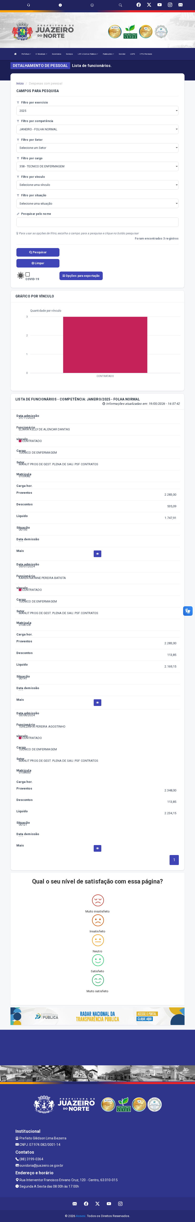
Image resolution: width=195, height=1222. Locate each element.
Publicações (108, 54)
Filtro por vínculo (32, 177)
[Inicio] (15, 54)
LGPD (132, 54)
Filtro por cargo (31, 158)
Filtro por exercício (34, 102)
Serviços (69, 54)
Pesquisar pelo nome (35, 214)
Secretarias (56, 54)
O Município (41, 54)
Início (20, 83)
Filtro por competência (36, 121)
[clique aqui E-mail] (75, 1203)
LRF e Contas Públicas (87, 54)
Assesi (81, 1216)
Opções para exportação (82, 275)
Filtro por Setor (31, 139)
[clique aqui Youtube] (109, 1203)
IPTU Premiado (146, 54)
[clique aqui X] (97, 1203)
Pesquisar (39, 252)
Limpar (39, 263)
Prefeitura (25, 54)
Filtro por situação (33, 195)
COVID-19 (32, 279)
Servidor (122, 54)
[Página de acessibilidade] (92, 5)
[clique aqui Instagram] (120, 1203)
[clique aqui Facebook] (86, 1203)
